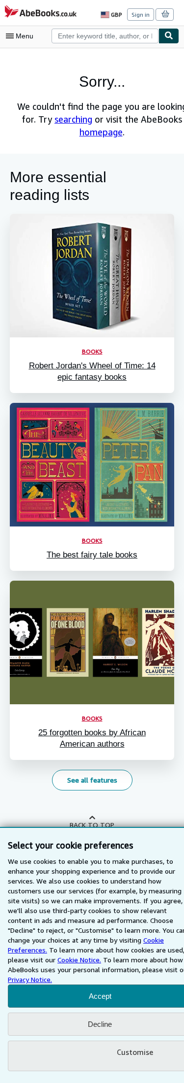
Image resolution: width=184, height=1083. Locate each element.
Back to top (92, 824)
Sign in (140, 14)
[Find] (169, 36)
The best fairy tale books (92, 554)
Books (92, 351)
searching (73, 119)
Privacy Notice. (30, 979)
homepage (101, 132)
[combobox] (105, 36)
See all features (92, 780)
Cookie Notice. (79, 959)
